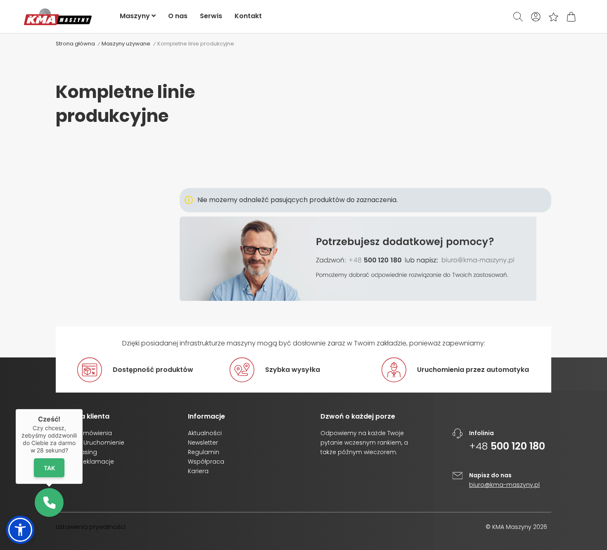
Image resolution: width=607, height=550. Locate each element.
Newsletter (203, 442)
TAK (49, 467)
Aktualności (205, 433)
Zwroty (65, 471)
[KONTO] (536, 16)
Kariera (198, 471)
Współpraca (206, 461)
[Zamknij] (82, 409)
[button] (20, 530)
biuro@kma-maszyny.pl (504, 485)
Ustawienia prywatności (91, 527)
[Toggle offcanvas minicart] (571, 17)
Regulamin (203, 452)
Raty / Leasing (76, 452)
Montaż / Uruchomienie (90, 442)
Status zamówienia (84, 433)
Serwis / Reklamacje (85, 461)
